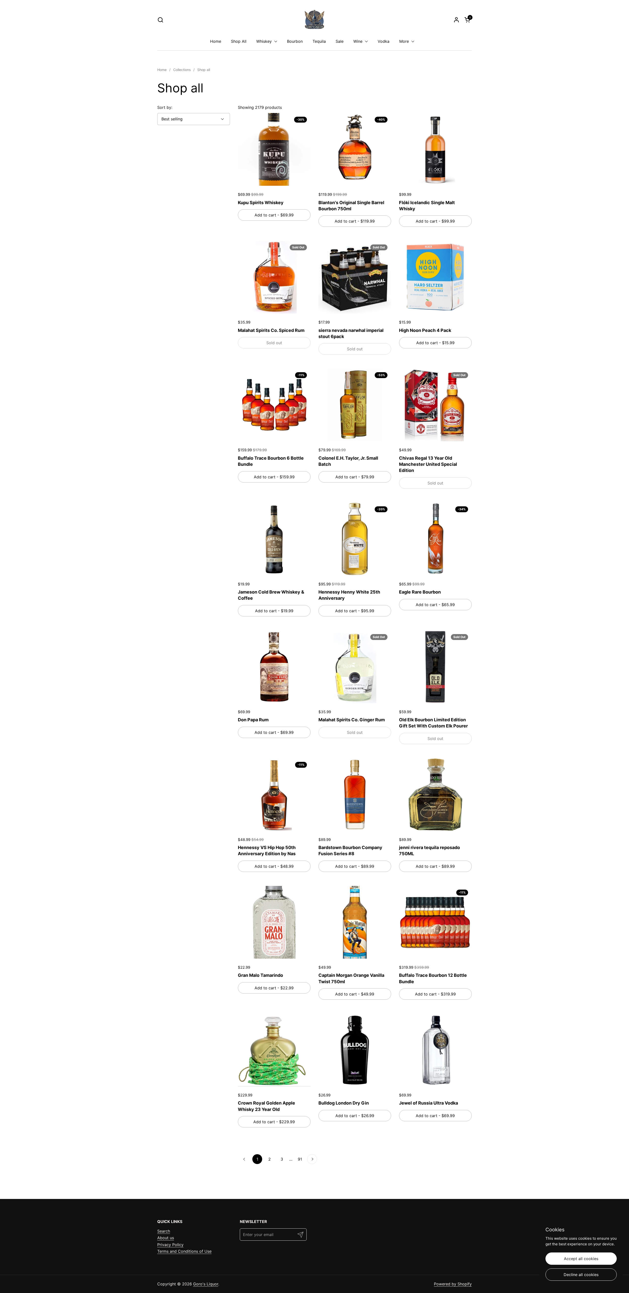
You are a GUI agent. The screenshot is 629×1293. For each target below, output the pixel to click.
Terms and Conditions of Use (184, 1251)
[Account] (456, 20)
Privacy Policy (170, 1244)
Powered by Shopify (453, 1283)
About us (165, 1237)
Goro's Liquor (205, 1283)
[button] (160, 20)
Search (163, 1231)
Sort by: (164, 107)
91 (301, 1159)
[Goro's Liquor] (314, 19)
